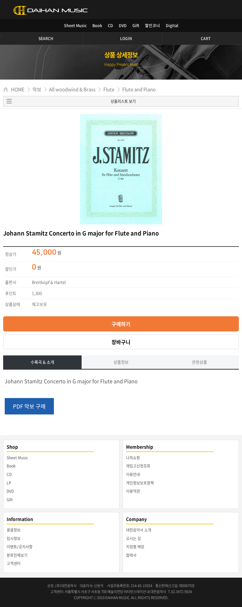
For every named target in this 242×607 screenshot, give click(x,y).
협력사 (131, 555)
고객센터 (13, 563)
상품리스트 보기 (123, 101)
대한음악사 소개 (138, 530)
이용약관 (133, 491)
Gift (135, 25)
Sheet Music (75, 25)
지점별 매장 (135, 547)
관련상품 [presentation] (199, 362)
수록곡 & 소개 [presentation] (42, 362)
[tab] (42, 362)
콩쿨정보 (13, 530)
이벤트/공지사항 (19, 547)
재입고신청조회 (138, 466)
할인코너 (152, 25)
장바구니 (121, 342)
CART (206, 38)
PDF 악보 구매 (29, 406)
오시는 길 (133, 538)
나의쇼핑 (133, 458)
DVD (123, 25)
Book (97, 25)
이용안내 (133, 474)
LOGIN (126, 38)
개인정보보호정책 (140, 483)
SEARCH (45, 38)
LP (9, 483)
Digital (172, 25)
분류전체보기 (17, 555)
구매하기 (121, 324)
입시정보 (13, 538)
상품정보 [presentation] (121, 362)
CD (110, 25)
